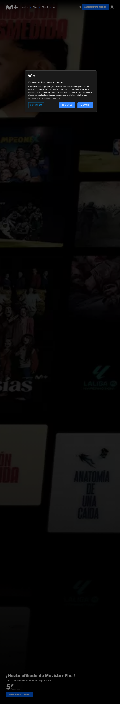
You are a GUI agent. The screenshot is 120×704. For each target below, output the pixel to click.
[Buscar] (80, 7)
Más (54, 7)
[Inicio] (12, 7)
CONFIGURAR (36, 105)
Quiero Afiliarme (19, 694)
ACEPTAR (85, 105)
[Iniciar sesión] (112, 7)
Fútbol (45, 7)
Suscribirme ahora (95, 7)
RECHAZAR (67, 105)
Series (25, 7)
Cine (35, 7)
